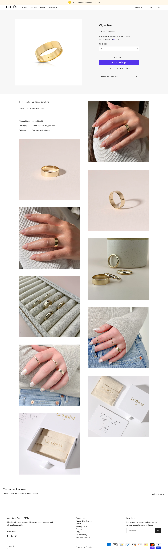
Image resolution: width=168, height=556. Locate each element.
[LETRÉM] (11, 7)
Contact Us (80, 518)
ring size (103, 44)
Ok (158, 530)
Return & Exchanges (84, 521)
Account (149, 7)
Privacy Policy (81, 535)
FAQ (78, 532)
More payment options (119, 68)
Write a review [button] (158, 494)
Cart (159, 7)
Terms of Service (83, 537)
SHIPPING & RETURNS (109, 76)
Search (138, 7)
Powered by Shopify (84, 547)
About (78, 524)
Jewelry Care (81, 526)
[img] (8, 535)
